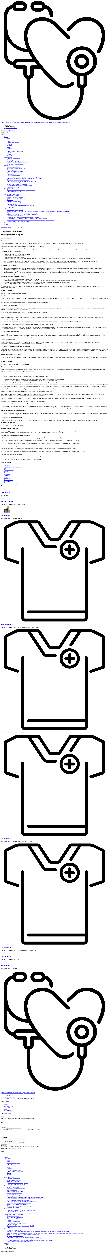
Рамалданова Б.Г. (7, 838)
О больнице (7, 138)
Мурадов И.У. (5, 492)
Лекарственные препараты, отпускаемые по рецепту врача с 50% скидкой (27, 218)
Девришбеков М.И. (7, 501)
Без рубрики (7, 465)
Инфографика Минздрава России (16, 171)
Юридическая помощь (13, 187)
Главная (6, 137)
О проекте (10, 200)
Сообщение (4, 1137)
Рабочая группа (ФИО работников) (16, 198)
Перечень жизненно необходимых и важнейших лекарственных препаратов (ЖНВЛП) (30, 220)
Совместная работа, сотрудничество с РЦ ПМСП (20, 205)
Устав (8, 147)
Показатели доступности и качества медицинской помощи (23, 217)
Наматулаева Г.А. (7, 624)
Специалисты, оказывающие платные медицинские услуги (23, 192)
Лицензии (10, 148)
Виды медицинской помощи (15, 215)
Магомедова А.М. (7, 947)
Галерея (9, 152)
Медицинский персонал (13, 142)
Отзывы (6, 224)
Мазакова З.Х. (6, 515)
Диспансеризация (12, 170)
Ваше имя (3, 1127)
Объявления (7, 475)
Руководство (10, 141)
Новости (9, 144)
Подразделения (8, 157)
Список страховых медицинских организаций (19, 221)
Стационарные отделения (14, 160)
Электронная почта (6, 1129)
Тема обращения (5, 1126)
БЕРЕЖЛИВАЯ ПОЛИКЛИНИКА (13, 194)
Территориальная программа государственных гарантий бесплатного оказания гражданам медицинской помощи (38, 211)
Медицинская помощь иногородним (17, 184)
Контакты (9, 154)
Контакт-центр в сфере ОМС (15, 210)
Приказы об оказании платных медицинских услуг (21, 190)
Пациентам (7, 165)
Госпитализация (11, 174)
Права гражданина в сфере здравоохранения (19, 182)
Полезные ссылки (12, 204)
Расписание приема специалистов (16, 168)
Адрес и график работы (10, 128)
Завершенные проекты (13, 195)
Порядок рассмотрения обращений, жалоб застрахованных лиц (24, 178)
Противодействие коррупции (15, 151)
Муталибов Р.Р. (6, 956)
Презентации (10, 207)
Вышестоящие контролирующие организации (19, 185)
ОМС (5, 208)
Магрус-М (18, 1148)
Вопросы (6, 223)
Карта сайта (10, 155)
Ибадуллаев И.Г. (6, 965)
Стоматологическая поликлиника (16, 164)
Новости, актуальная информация (16, 202)
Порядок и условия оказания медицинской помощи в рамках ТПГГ (25, 177)
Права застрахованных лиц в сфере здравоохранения (21, 181)
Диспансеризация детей (13, 175)
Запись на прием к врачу (13, 167)
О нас (8, 139)
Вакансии (9, 145)
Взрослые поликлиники (13, 158)
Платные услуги (8, 188)
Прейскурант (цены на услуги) (15, 191)
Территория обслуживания (14, 172)
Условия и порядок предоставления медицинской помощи (23, 214)
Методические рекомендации (15, 197)
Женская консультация (13, 161)
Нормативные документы (14, 149)
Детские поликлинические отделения (17, 162)
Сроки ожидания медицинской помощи (18, 180)
